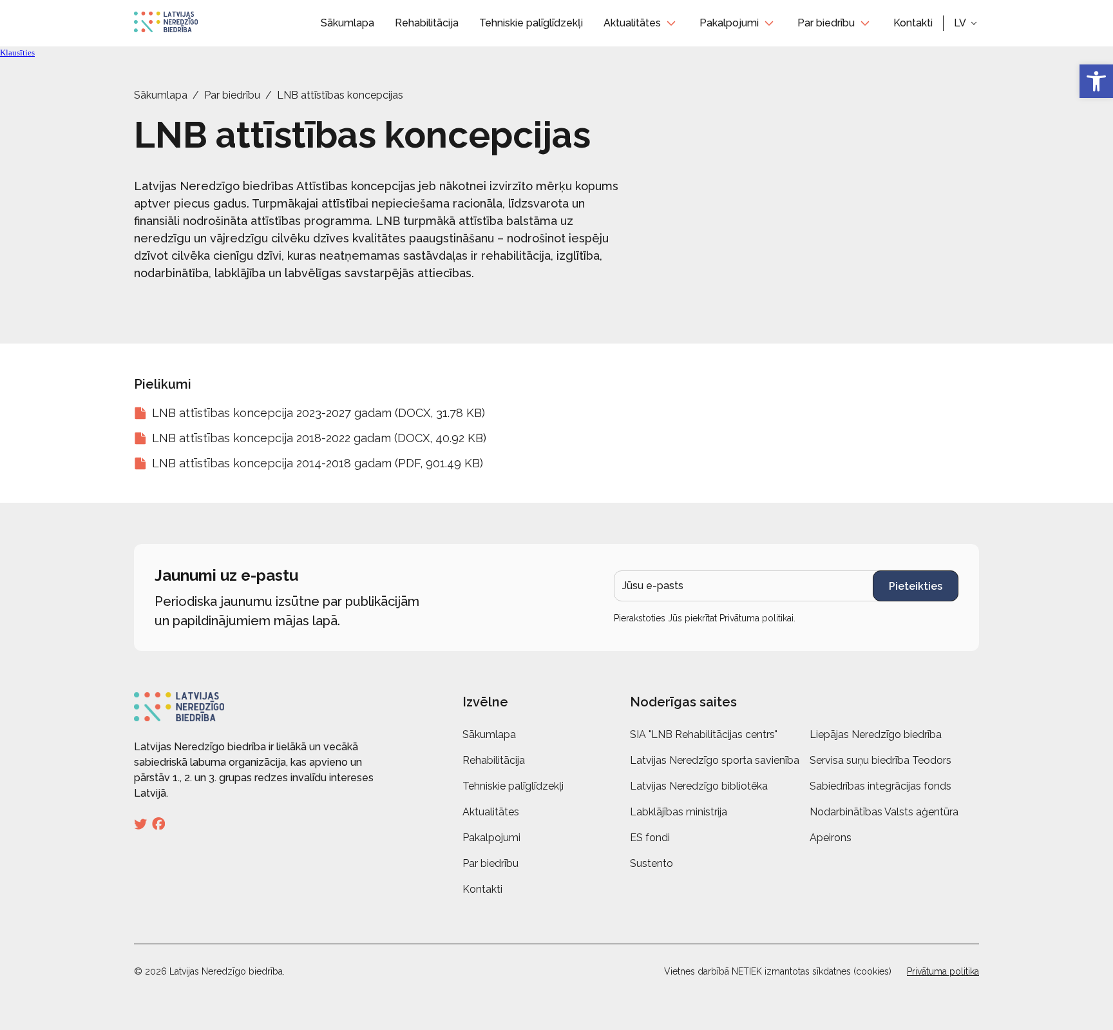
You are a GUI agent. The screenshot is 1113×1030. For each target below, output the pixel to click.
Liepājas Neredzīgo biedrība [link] (876, 734)
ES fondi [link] (650, 837)
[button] (966, 23)
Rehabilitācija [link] (427, 23)
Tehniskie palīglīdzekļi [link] (531, 23)
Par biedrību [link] (826, 23)
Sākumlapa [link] (347, 23)
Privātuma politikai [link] (756, 618)
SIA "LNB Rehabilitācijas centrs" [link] (703, 734)
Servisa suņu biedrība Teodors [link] (880, 760)
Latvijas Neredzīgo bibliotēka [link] (699, 786)
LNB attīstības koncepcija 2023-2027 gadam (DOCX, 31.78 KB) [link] (318, 413)
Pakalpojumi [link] (729, 23)
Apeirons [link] (830, 837)
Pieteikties (915, 586)
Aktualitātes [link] (632, 23)
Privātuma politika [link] (943, 971)
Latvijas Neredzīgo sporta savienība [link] (714, 760)
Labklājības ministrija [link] (678, 812)
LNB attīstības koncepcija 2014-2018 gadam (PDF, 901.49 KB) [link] (317, 463)
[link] (1096, 81)
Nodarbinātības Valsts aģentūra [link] (884, 812)
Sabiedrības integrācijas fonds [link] (880, 786)
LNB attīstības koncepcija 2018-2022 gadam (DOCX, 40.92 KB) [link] (319, 438)
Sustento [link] (651, 863)
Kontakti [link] (913, 23)
